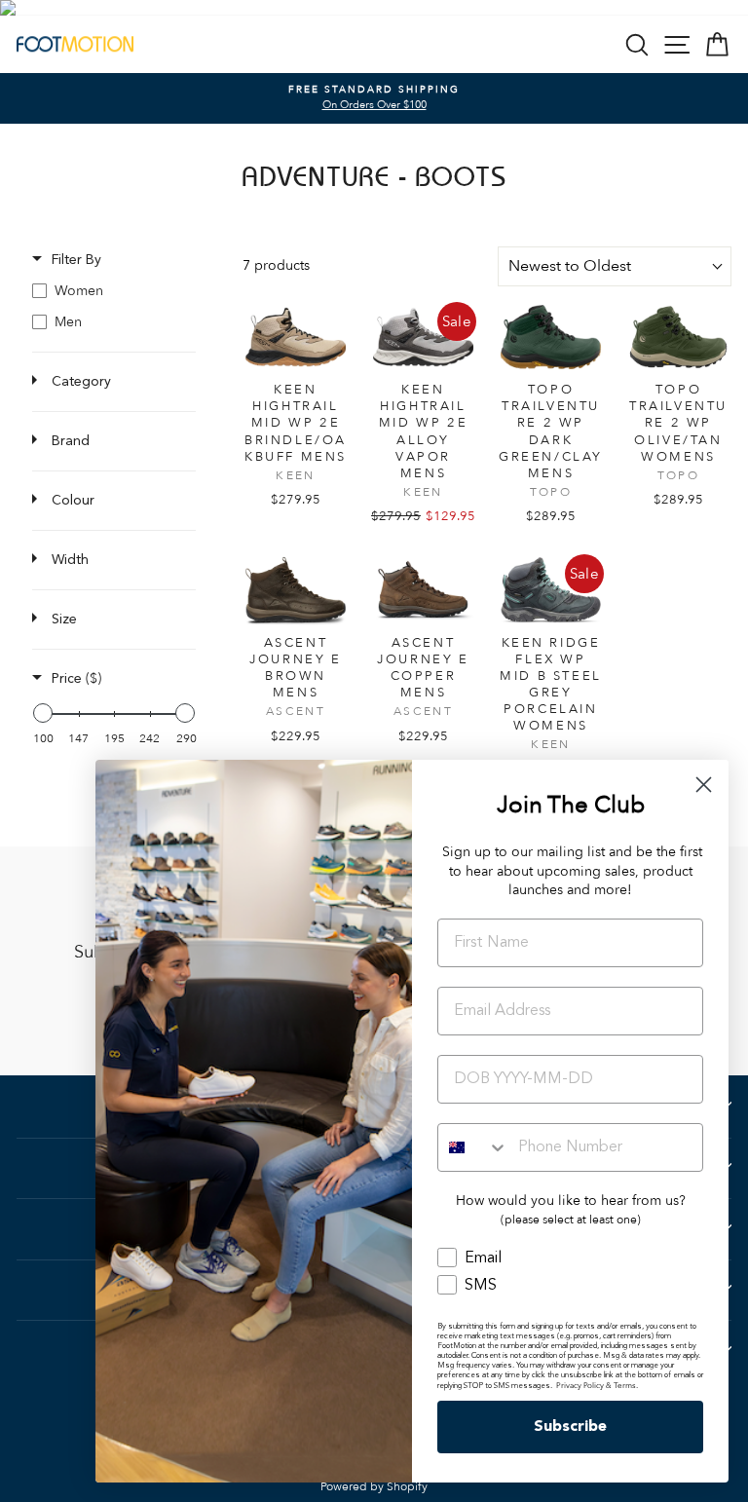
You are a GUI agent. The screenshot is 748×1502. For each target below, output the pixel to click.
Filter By (76, 260)
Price (76, 678)
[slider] (43, 713)
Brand (71, 441)
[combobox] (473, 1147)
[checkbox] (114, 291)
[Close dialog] (704, 785)
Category (81, 382)
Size (64, 619)
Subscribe (570, 1427)
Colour (73, 500)
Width (70, 560)
